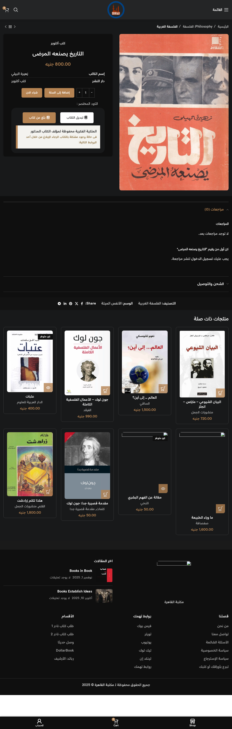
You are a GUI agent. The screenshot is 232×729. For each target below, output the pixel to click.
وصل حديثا (66, 642)
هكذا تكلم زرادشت (30, 501)
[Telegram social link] (59, 304)
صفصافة (202, 523)
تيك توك (145, 650)
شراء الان (32, 93)
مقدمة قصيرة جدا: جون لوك (87, 503)
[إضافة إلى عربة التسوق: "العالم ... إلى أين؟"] (163, 388)
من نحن (223, 626)
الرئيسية (223, 27)
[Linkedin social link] (65, 304)
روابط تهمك (142, 667)
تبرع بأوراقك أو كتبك (214, 667)
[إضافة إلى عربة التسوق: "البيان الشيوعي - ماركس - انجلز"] (220, 393)
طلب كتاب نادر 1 (62, 626)
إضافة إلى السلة (59, 93)
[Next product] (5, 26)
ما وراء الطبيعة (202, 518)
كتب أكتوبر (58, 43)
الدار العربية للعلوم (30, 402)
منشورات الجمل (202, 412)
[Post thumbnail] (104, 575)
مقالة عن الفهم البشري (145, 497)
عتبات (30, 396)
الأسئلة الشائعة (217, 642)
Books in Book (81, 571)
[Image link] (174, 578)
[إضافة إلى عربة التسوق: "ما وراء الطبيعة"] (220, 508)
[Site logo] (116, 9)
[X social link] (77, 304)
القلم (41, 506)
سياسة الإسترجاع (216, 659)
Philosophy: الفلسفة (197, 27)
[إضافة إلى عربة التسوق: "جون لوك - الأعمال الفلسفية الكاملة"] (105, 390)
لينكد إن (145, 659)
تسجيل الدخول (202, 259)
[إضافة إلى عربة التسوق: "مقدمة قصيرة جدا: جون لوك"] (105, 494)
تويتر (148, 634)
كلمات (100, 509)
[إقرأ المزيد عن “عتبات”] (48, 387)
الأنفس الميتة (111, 303)
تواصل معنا (220, 634)
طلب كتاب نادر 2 (62, 634)
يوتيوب (146, 642)
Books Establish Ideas (74, 591)
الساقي (145, 404)
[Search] (15, 9)
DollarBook (65, 650)
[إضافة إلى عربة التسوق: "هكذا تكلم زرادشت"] (48, 491)
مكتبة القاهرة (104, 685)
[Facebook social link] (82, 304)
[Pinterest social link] (71, 304)
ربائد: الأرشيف (64, 659)
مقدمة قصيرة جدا (82, 509)
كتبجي (144, 503)
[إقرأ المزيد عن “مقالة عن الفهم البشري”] (163, 488)
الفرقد (87, 410)
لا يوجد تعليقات (60, 578)
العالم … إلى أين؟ (145, 398)
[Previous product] (14, 26)
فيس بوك (144, 626)
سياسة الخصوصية (215, 650)
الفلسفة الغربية (167, 27)
